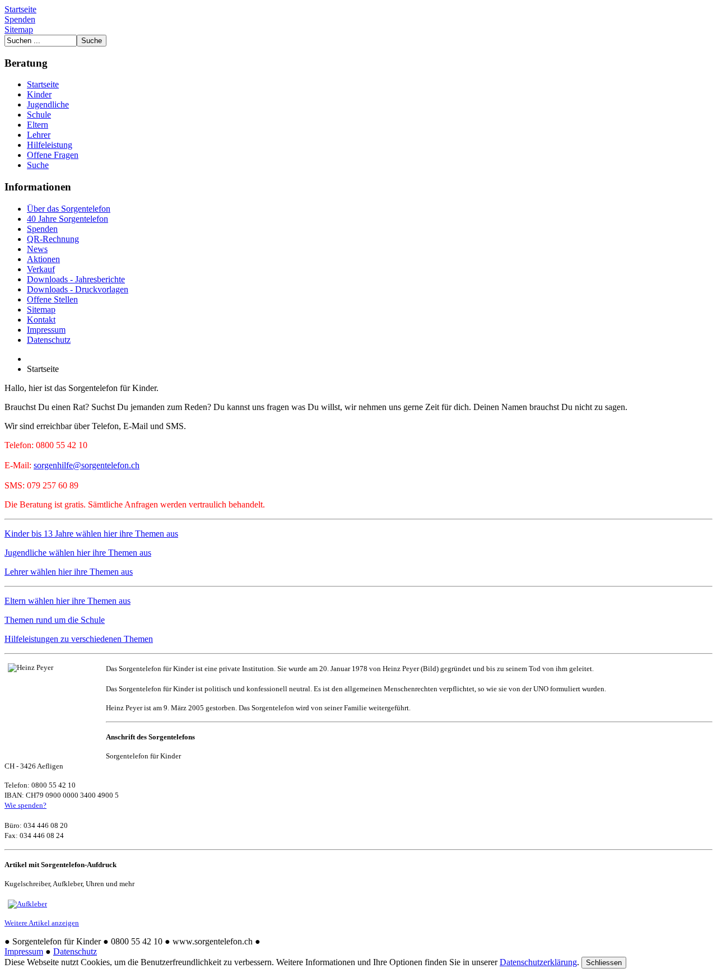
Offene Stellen (52, 299)
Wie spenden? (25, 805)
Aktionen (43, 259)
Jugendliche (48, 104)
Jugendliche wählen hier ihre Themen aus (77, 552)
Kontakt (41, 319)
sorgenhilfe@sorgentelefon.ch (86, 465)
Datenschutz (49, 339)
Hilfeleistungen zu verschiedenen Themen (78, 639)
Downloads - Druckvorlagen (77, 289)
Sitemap (18, 29)
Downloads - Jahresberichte (76, 279)
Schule (39, 114)
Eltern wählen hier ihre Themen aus (67, 601)
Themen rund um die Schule (54, 620)
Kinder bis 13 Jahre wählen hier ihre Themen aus (91, 533)
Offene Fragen (52, 155)
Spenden (19, 19)
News (37, 249)
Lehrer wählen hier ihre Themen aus (68, 571)
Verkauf (41, 269)
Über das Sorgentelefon (68, 208)
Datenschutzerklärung (538, 962)
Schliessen (604, 962)
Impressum (46, 329)
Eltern (37, 124)
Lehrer (38, 134)
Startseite (20, 9)
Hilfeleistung (49, 145)
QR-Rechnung (53, 239)
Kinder (39, 94)
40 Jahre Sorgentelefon (67, 219)
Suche (38, 165)
